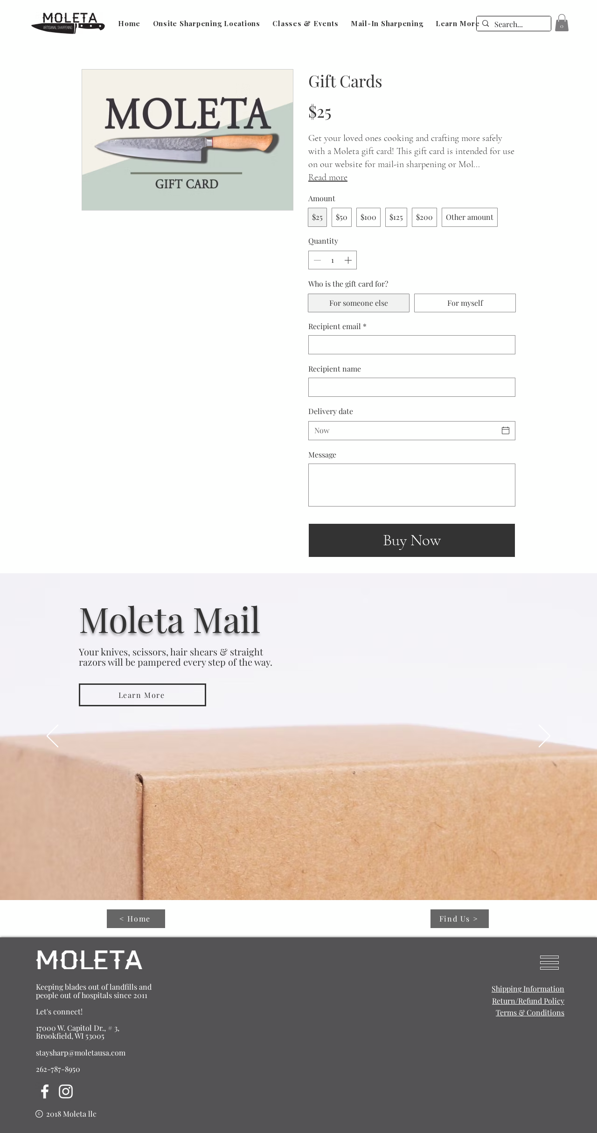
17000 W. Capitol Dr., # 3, (77, 1028)
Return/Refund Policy (528, 1001)
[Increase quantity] (348, 260)
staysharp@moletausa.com (80, 1052)
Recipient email (337, 326)
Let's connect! (59, 1011)
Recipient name (334, 368)
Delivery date (330, 411)
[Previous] (52, 737)
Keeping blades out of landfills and (94, 987)
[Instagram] (65, 1091)
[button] (562, 22)
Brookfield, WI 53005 (70, 1036)
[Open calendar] (505, 430)
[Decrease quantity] (316, 260)
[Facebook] (44, 1091)
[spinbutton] (332, 260)
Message (322, 454)
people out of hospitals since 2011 (91, 995)
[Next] (544, 737)
